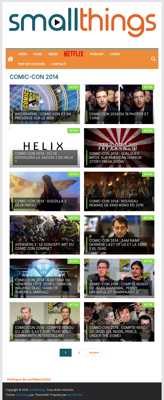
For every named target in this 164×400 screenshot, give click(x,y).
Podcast (97, 54)
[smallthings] (10, 59)
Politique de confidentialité (29, 379)
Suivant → (95, 352)
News (22, 54)
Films (37, 54)
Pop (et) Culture (31, 64)
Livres (115, 54)
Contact (58, 64)
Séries (53, 54)
